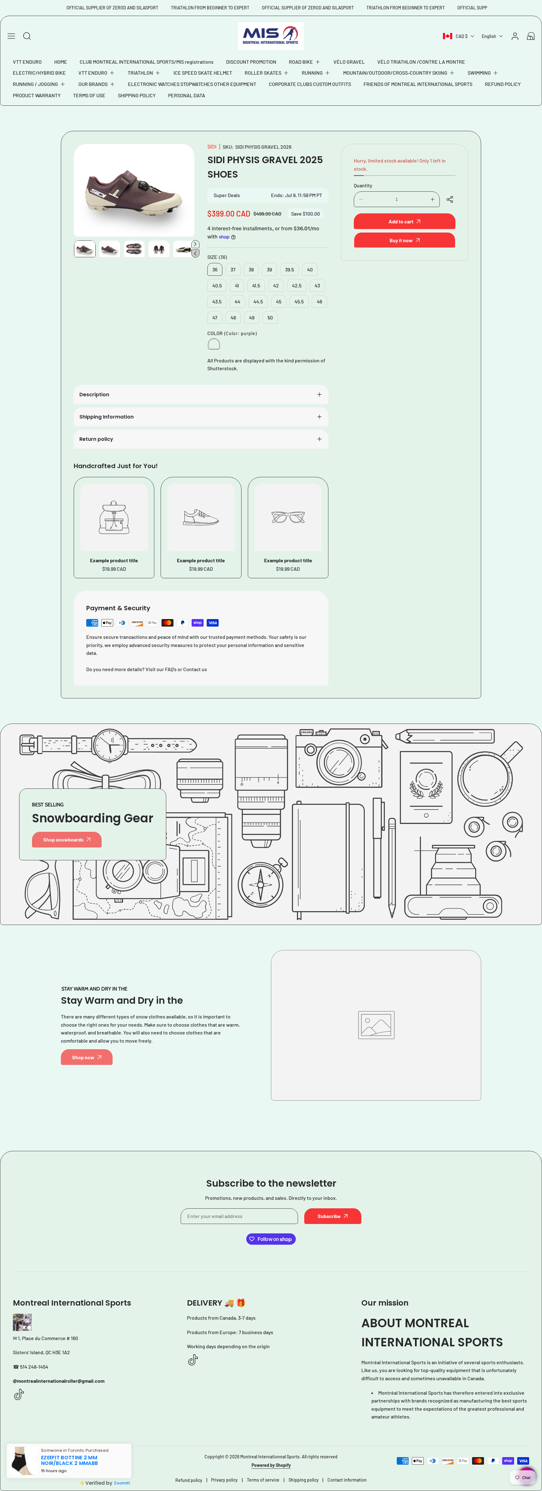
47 (214, 317)
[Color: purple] (214, 344)
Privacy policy (224, 1480)
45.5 (299, 301)
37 (233, 269)
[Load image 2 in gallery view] (109, 248)
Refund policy (188, 1480)
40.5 (217, 285)
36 (214, 269)
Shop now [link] (83, 1057)
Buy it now (401, 240)
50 (270, 317)
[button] (305, 61)
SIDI (211, 147)
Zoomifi (122, 1483)
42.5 (296, 285)
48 (233, 317)
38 (251, 269)
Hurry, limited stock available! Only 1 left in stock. (400, 165)
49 (251, 317)
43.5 (216, 301)
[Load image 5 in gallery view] (183, 248)
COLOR (232, 333)
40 (310, 269)
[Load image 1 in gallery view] (85, 248)
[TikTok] (19, 1395)
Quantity (363, 185)
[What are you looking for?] (27, 36)
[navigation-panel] (11, 36)
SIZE (217, 257)
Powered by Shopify (271, 1465)
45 (278, 301)
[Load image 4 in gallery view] (159, 248)
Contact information (347, 1480)
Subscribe (329, 1216)
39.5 (289, 269)
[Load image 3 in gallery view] (134, 248)
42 (276, 285)
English (489, 36)
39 (269, 269)
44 (237, 301)
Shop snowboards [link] (63, 839)
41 (237, 285)
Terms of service (263, 1480)
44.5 (258, 301)
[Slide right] (195, 244)
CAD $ (462, 36)
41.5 (256, 285)
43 (317, 285)
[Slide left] (195, 253)
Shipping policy (304, 1480)
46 (319, 301)
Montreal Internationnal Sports (270, 1456)
